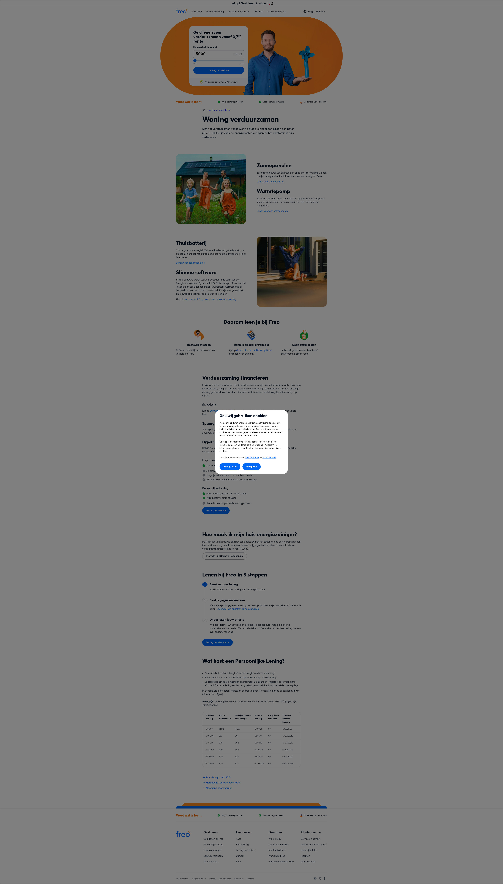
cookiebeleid (269, 457)
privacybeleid (252, 457)
